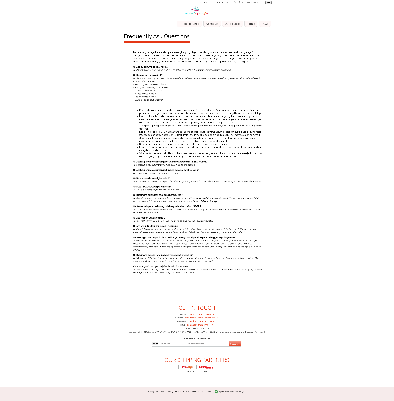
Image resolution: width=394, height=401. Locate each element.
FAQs (264, 23)
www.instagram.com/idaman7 (202, 321)
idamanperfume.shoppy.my (201, 314)
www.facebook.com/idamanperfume (202, 318)
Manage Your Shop (156, 392)
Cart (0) (233, 2)
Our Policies (232, 23)
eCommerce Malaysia (236, 392)
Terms (251, 23)
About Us (212, 23)
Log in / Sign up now (218, 2)
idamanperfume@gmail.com (200, 325)
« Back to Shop (189, 23)
